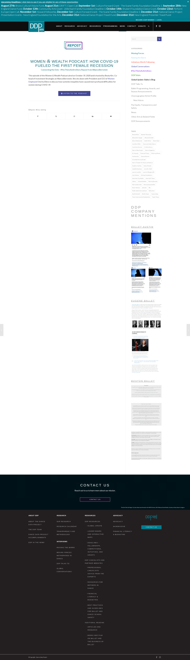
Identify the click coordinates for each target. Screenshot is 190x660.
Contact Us (95, 499)
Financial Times (144, 153)
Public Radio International (139, 190)
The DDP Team (35, 529)
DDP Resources (92, 521)
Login (159, 20)
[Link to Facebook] (156, 26)
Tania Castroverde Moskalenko (141, 197)
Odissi (134, 181)
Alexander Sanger (137, 137)
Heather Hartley (137, 166)
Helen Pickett (147, 166)
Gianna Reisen (145, 156)
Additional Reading (94, 622)
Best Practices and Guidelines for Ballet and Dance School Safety (95, 611)
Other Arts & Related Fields (143, 116)
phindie (144, 187)
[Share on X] (56, 116)
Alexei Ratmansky (137, 141)
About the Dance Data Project (36, 523)
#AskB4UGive (119, 526)
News (133, 112)
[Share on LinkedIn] (93, 116)
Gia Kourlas (135, 156)
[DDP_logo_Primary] (36, 26)
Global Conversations (140, 66)
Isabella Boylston (137, 169)
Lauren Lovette (136, 172)
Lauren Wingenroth (148, 172)
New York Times (150, 178)
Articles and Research (94, 628)
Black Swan (156, 141)
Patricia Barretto (137, 184)
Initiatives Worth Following (142, 62)
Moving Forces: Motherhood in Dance (64, 555)
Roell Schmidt (136, 194)
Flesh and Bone (155, 153)
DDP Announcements (140, 121)
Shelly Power (145, 194)
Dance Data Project (137, 150)
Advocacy (118, 521)
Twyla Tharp (155, 197)
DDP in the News (36, 542)
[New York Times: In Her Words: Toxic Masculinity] (1, 330)
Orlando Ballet (142, 181)
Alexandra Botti (149, 137)
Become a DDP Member (145, 20)
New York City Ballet (138, 178)
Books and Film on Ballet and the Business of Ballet (96, 640)
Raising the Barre (138, 57)
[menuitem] (145, 19)
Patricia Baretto (152, 181)
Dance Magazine (150, 150)
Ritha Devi (152, 190)
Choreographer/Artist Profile (143, 96)
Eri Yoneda (135, 153)
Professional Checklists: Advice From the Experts (96, 572)
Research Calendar (67, 526)
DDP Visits (136, 75)
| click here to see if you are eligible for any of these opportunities (39, 2)
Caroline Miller (136, 144)
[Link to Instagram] (160, 26)
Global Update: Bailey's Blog (143, 79)
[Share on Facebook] (38, 116)
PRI (149, 187)
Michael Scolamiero (146, 175)
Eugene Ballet (143, 301)
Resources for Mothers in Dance (95, 585)
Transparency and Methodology (66, 533)
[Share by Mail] (111, 116)
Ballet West (147, 141)
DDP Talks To (137, 84)
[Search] (148, 26)
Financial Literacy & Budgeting (93, 597)
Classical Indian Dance (149, 144)
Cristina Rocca (148, 147)
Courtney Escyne (137, 147)
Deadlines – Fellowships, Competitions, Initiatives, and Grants (95, 549)
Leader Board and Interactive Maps (96, 534)
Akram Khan (135, 134)
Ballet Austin (142, 227)
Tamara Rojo (154, 194)
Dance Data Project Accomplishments (38, 536)
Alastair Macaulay (146, 134)
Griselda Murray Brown (139, 159)
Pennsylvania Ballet (149, 184)
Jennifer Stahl (148, 169)
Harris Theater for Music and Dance (142, 162)
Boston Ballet (143, 381)
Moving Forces (137, 53)
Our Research (64, 521)
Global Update (95, 526)
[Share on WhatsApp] (74, 116)
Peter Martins (136, 187)
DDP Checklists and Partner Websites (95, 561)
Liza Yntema (135, 175)
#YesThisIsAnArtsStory (141, 71)
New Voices (138, 100)
